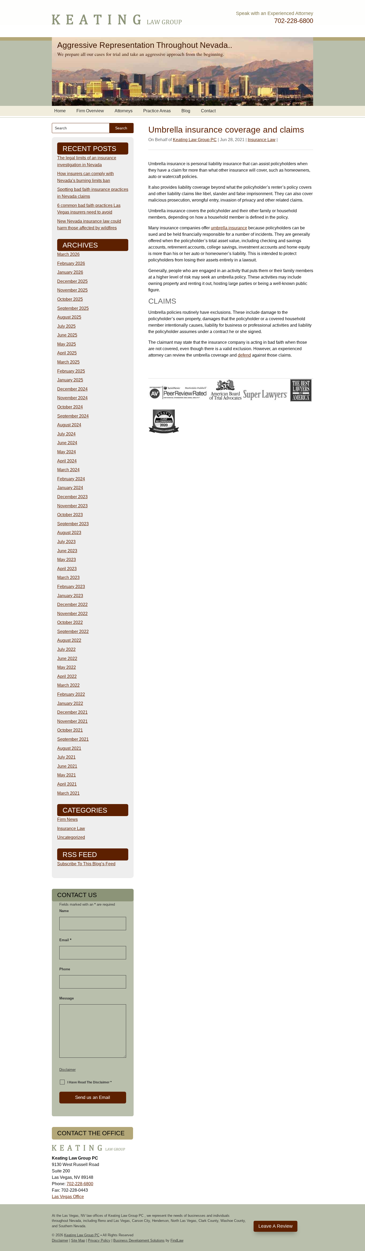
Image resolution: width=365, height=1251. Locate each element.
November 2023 (72, 506)
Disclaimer (67, 1070)
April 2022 (67, 676)
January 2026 (70, 272)
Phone (64, 969)
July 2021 (66, 757)
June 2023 (67, 551)
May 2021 (66, 775)
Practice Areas (157, 111)
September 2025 (73, 308)
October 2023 (70, 514)
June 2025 (67, 335)
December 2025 (72, 281)
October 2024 (70, 407)
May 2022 (66, 667)
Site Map (78, 1240)
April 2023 (67, 568)
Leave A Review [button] (275, 1226)
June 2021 (67, 766)
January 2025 (70, 380)
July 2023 (66, 541)
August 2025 (69, 317)
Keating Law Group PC (195, 139)
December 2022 (72, 604)
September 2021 (73, 739)
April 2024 (67, 461)
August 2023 (69, 532)
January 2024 (70, 487)
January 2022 (70, 703)
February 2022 (71, 694)
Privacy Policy (99, 1240)
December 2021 (72, 712)
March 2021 (68, 793)
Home (60, 111)
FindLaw (176, 1240)
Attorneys (124, 111)
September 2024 (73, 416)
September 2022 (73, 631)
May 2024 (66, 452)
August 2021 (69, 748)
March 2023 (68, 577)
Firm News (67, 819)
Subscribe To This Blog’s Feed (86, 864)
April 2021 (67, 784)
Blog (185, 111)
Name (64, 911)
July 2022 (66, 649)
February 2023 (71, 586)
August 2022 (69, 640)
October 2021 (70, 730)
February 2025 (71, 371)
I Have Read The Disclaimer (89, 1082)
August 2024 (69, 425)
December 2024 (72, 389)
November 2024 (72, 398)
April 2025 (67, 353)
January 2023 (70, 595)
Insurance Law (261, 139)
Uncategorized (71, 837)
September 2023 (73, 524)
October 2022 (70, 622)
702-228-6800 (293, 20)
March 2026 (68, 254)
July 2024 (66, 434)
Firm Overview (90, 111)
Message (66, 998)
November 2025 (72, 290)
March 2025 (68, 362)
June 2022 (67, 658)
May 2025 (66, 344)
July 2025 (66, 326)
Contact (208, 111)
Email (65, 940)
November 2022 (72, 613)
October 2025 (70, 299)
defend (244, 355)
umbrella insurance (229, 228)
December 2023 (72, 497)
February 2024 (71, 479)
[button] (359, 1212)
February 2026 (71, 263)
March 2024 (68, 470)
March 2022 (68, 685)
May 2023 (66, 559)
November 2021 (72, 721)
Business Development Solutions (139, 1240)
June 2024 (67, 443)
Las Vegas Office (68, 1196)
